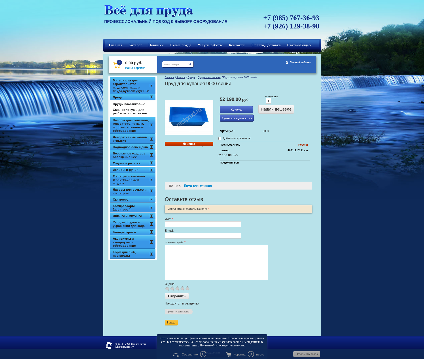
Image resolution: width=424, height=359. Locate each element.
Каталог (180, 77)
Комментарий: (175, 242)
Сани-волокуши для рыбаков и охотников (130, 111)
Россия (303, 144)
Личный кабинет (300, 62)
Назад (171, 322)
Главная (169, 77)
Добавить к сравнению (236, 138)
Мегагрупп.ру (124, 346)
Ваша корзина (135, 68)
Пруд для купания (198, 185)
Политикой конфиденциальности (222, 345)
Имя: (169, 219)
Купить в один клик (236, 118)
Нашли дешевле (276, 109)
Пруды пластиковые (209, 77)
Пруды (191, 77)
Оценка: (170, 284)
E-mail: (169, 230)
